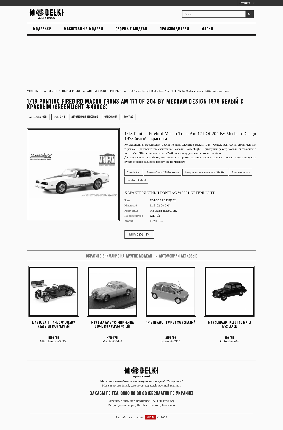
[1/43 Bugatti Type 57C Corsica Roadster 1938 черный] (53, 291)
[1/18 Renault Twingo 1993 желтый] (170, 291)
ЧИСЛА (150, 417)
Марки (207, 29)
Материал (131, 210)
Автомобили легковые (85, 116)
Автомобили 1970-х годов (162, 172)
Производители (174, 29)
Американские (240, 172)
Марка (128, 220)
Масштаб (130, 205)
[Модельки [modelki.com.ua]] (65, 14)
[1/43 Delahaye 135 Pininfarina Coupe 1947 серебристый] (112, 291)
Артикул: (38, 116)
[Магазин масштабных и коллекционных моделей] (141, 372)
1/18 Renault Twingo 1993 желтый (170, 322)
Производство (133, 215)
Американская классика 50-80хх (205, 172)
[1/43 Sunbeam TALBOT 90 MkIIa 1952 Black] (229, 291)
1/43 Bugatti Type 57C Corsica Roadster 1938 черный (53, 324)
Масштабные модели (83, 29)
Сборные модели (131, 29)
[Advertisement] (141, 63)
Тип (127, 200)
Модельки (42, 29)
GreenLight (110, 116)
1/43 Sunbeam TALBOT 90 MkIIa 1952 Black (229, 324)
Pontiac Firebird (136, 180)
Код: (59, 116)
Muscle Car (134, 172)
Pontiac (128, 116)
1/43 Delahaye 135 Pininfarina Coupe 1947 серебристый (112, 324)
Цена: (132, 234)
